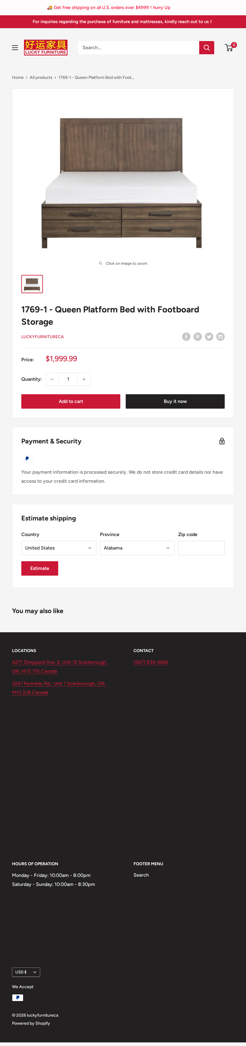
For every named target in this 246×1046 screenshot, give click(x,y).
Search (141, 875)
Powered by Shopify (31, 1023)
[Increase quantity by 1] (84, 379)
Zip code (187, 534)
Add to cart (71, 401)
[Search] (206, 47)
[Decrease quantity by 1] (52, 379)
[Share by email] (220, 336)
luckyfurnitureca (42, 336)
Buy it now (175, 401)
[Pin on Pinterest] (198, 336)
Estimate (39, 568)
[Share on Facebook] (186, 336)
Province (109, 534)
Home (18, 77)
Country (30, 534)
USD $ (21, 972)
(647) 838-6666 (151, 662)
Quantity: (31, 379)
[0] (229, 47)
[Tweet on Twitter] (209, 336)
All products (41, 77)
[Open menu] (15, 47)
